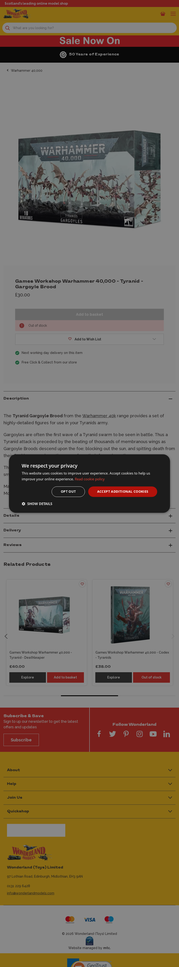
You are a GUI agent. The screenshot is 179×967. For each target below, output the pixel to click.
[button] (37, 504)
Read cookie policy (90, 479)
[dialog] (89, 483)
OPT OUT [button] (68, 491)
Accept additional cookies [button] (122, 491)
